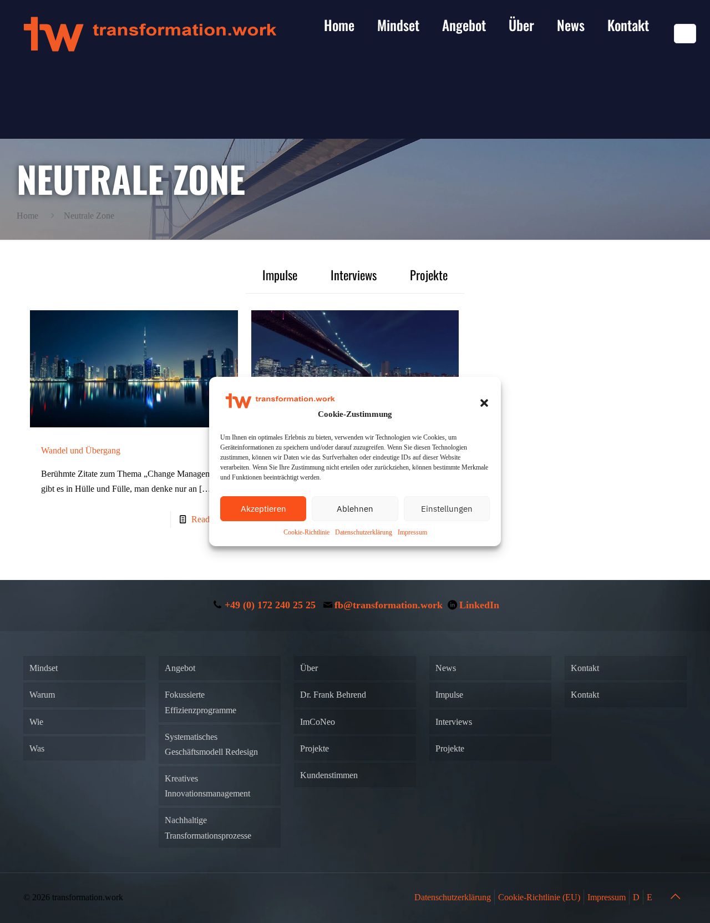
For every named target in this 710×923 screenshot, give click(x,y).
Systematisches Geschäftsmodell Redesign (211, 744)
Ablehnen (355, 508)
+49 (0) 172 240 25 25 (270, 605)
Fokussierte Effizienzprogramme (200, 702)
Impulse (279, 274)
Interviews (354, 274)
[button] (484, 402)
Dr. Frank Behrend (333, 694)
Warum (42, 694)
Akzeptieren (263, 508)
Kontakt (585, 668)
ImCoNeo (317, 722)
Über (309, 668)
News (445, 668)
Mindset (43, 668)
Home (27, 215)
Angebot (180, 668)
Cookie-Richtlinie (306, 532)
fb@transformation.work (388, 605)
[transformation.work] (149, 33)
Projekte (429, 274)
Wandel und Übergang (80, 450)
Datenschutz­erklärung (363, 532)
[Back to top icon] (675, 896)
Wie (36, 722)
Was (36, 748)
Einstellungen (447, 508)
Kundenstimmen (329, 775)
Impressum (412, 532)
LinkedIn (479, 605)
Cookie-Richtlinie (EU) (539, 897)
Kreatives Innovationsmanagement (207, 786)
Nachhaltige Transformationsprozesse (208, 827)
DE (685, 33)
